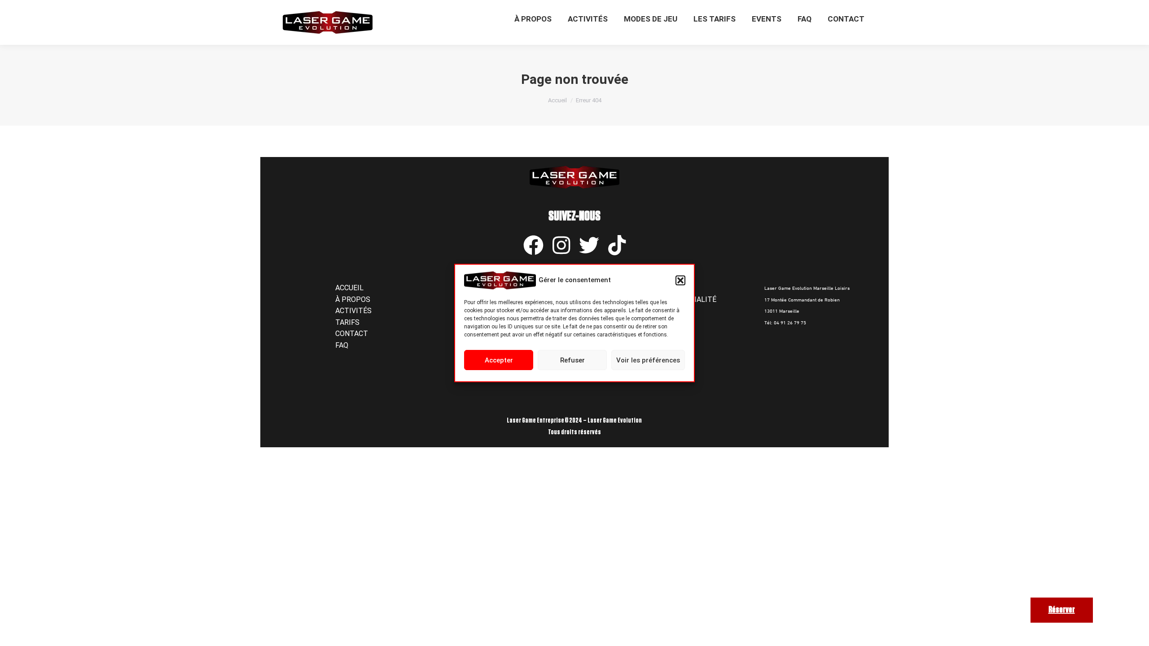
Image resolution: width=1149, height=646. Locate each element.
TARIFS (347, 322)
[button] (680, 280)
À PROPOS (352, 299)
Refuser (572, 360)
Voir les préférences (648, 360)
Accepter (499, 360)
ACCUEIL (349, 288)
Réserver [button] (1061, 609)
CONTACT (351, 333)
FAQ (341, 345)
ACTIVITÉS (353, 310)
